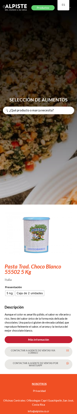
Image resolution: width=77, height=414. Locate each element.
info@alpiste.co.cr (38, 411)
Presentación (13, 287)
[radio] (9, 293)
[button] (38, 339)
